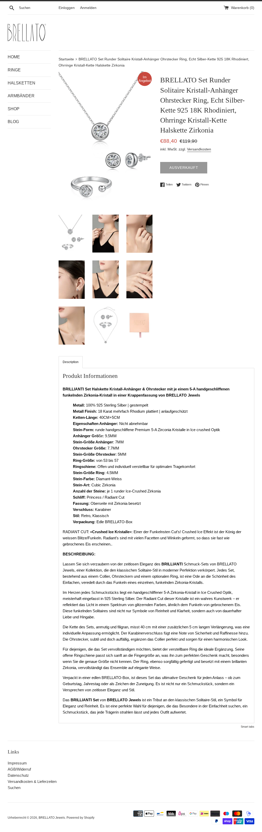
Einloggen (67, 8)
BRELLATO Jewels (52, 817)
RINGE (14, 70)
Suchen (14, 787)
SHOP (13, 109)
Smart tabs (247, 726)
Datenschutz (18, 775)
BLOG (13, 121)
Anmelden (88, 8)
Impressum (17, 763)
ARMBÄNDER (21, 96)
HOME (14, 57)
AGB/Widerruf (19, 769)
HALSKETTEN (21, 83)
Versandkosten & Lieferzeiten (32, 781)
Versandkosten (199, 149)
